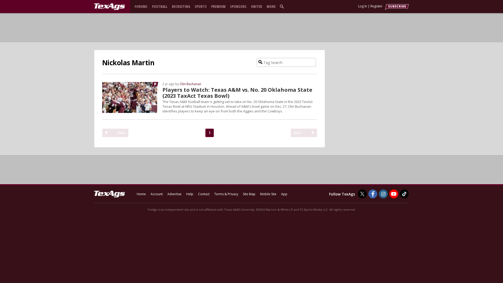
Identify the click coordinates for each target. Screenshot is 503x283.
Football (159, 6)
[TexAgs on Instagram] (383, 193)
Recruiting (181, 6)
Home (141, 194)
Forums (141, 6)
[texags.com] (109, 6)
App (284, 194)
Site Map (249, 194)
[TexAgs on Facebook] (372, 193)
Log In (362, 6)
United (256, 6)
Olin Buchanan (190, 84)
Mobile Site (268, 194)
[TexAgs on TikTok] (404, 193)
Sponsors (238, 6)
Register (376, 6)
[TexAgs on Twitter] (362, 193)
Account (157, 194)
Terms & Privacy (226, 194)
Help (189, 194)
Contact (204, 194)
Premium (218, 6)
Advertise (174, 194)
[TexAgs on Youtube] (393, 193)
